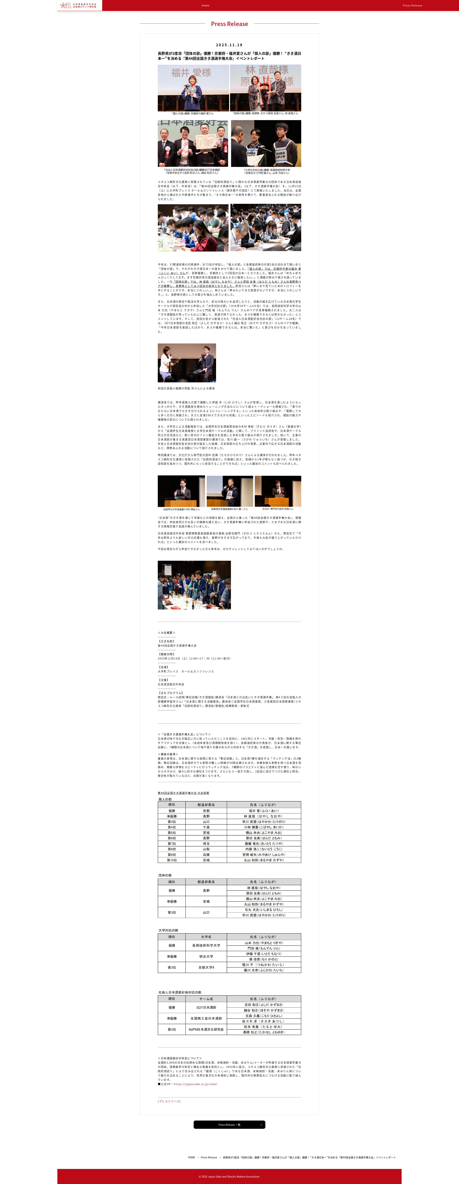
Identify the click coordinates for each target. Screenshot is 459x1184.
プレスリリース (169, 1101)
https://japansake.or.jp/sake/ (195, 1084)
